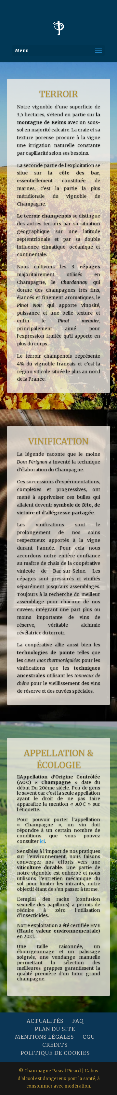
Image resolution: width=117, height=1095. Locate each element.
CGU (89, 1037)
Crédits (55, 1045)
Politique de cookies (55, 1053)
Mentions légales (44, 1037)
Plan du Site (55, 1029)
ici (42, 841)
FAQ (78, 1021)
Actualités (45, 1021)
